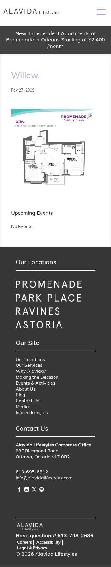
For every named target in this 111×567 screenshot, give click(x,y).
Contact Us (27, 401)
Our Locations (30, 360)
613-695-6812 (32, 472)
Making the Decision (37, 377)
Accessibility (48, 543)
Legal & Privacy (32, 548)
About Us (26, 389)
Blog (20, 395)
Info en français (32, 413)
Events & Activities (35, 383)
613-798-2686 (75, 536)
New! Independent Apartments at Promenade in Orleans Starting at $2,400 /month (55, 40)
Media (22, 407)
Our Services (29, 365)
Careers (24, 543)
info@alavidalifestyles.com (44, 478)
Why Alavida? (31, 371)
